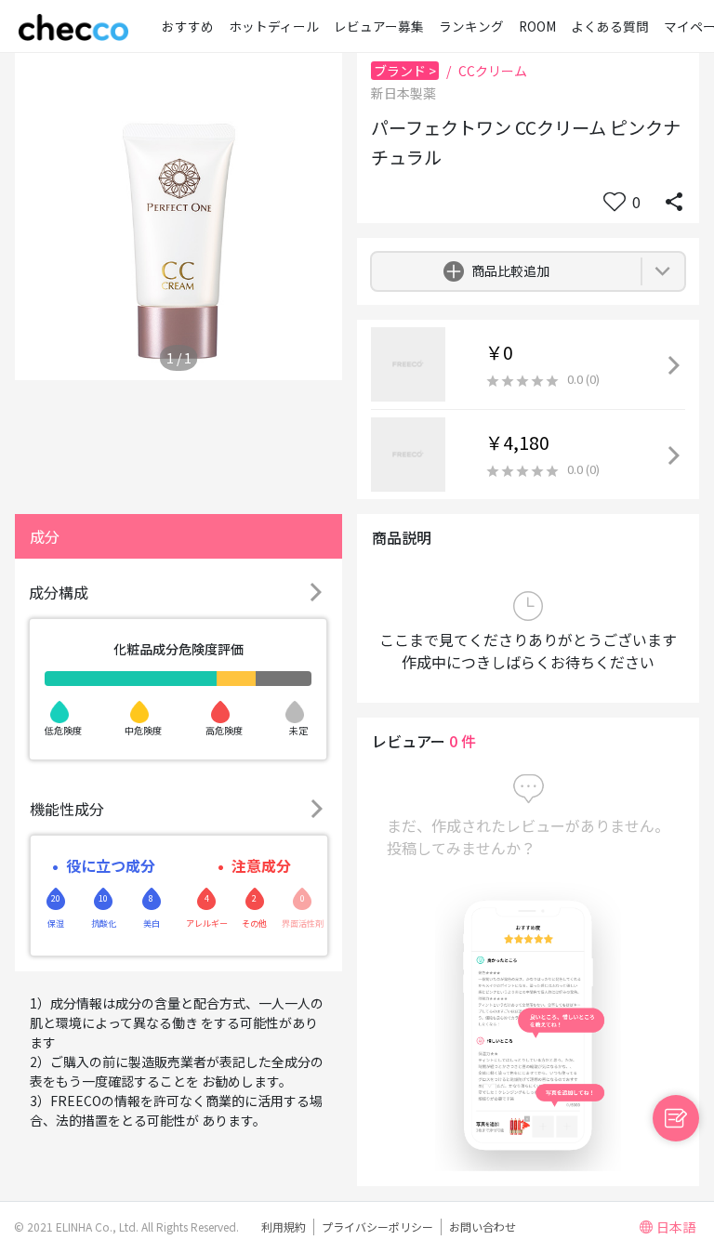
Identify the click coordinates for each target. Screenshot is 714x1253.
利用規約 (283, 1226)
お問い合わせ (482, 1226)
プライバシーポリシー (377, 1226)
